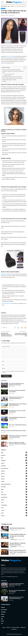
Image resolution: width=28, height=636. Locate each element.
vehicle (2, 515)
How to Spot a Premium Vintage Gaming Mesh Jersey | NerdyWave (17, 391)
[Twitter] (18, 327)
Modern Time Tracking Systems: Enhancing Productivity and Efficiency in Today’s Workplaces (17, 443)
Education (3, 465)
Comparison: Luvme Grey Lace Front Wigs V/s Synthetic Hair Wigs (13, 72)
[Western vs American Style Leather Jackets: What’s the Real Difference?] (4, 552)
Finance (3, 473)
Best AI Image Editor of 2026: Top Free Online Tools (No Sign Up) (17, 411)
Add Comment (12, 15)
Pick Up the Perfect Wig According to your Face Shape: (12, 76)
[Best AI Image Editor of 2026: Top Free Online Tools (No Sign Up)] (4, 412)
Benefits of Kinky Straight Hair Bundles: (9, 79)
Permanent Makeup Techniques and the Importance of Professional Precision (18, 535)
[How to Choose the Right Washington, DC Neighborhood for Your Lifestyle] (4, 385)
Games (2, 478)
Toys (2, 507)
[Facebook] (15, 327)
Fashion (3, 8)
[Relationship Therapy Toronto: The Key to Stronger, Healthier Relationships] (4, 398)
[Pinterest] (22, 327)
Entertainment (4, 468)
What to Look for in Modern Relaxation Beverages (17, 424)
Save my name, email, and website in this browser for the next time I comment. (13, 372)
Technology (4, 505)
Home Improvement (6, 484)
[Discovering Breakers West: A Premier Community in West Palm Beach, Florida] (4, 405)
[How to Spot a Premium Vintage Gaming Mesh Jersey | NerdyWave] (4, 391)
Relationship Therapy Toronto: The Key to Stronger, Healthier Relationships (16, 397)
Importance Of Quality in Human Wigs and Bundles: (11, 69)
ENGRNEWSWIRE (14, 546)
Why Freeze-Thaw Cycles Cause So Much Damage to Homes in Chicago (13, 430)
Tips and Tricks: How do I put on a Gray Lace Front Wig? (12, 78)
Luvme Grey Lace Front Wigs (9, 74)
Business (3, 455)
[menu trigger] (2, 2)
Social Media (4, 497)
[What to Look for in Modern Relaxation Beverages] (4, 425)
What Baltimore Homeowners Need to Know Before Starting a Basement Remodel (18, 436)
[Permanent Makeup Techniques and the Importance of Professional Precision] (4, 536)
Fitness (3, 476)
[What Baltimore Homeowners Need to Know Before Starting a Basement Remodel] (4, 437)
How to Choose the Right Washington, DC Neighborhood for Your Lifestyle (16, 384)
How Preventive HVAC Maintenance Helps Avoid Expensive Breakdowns (17, 418)
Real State (3, 494)
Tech (2, 502)
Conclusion (5, 81)
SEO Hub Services (14, 539)
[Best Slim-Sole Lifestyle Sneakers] (4, 529)
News (2, 489)
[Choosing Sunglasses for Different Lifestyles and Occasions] (4, 545)
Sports (2, 500)
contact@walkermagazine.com (12, 576)
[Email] (25, 327)
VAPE (2, 513)
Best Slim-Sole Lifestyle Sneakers (17, 528)
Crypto (2, 463)
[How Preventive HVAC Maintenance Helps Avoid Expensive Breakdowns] (4, 418)
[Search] (25, 2)
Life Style (3, 486)
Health (2, 481)
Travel (2, 510)
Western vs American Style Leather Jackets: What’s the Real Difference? (18, 551)
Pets (2, 492)
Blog (2, 452)
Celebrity (3, 460)
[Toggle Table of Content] (24, 68)
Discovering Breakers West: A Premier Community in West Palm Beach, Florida (18, 404)
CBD (2, 458)
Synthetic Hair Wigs (8, 75)
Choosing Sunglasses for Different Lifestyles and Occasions (17, 544)
